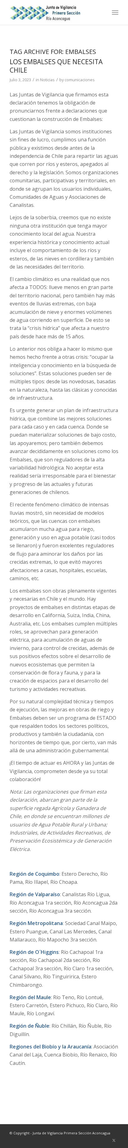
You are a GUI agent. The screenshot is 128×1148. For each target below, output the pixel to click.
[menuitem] (115, 12)
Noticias (47, 79)
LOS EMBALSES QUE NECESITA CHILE (56, 65)
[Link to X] (113, 1140)
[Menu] (115, 12)
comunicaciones (80, 79)
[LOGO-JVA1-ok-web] (53, 12)
